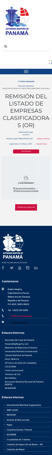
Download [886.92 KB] (26, 207)
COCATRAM (10, 367)
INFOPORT (11, 415)
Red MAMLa (10, 378)
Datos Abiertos (12, 359)
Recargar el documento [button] (25, 188)
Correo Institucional (14, 370)
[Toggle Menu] (26, 71)
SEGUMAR (11, 434)
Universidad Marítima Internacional (21, 351)
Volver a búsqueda (26, 81)
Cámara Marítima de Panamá (18, 355)
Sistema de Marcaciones (18, 420)
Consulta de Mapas (16, 449)
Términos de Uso (13, 374)
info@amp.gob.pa (19, 323)
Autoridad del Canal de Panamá (19, 340)
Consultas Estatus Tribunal (19, 430)
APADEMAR (10, 388)
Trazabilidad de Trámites (18, 439)
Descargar (26, 151)
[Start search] (5, 46)
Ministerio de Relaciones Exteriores (21, 348)
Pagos (9, 425)
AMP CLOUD (12, 410)
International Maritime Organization (24, 405)
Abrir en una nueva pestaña (27, 191)
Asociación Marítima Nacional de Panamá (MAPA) (24, 383)
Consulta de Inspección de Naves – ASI (25, 444)
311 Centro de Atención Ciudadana (20, 363)
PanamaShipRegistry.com (16, 344)
